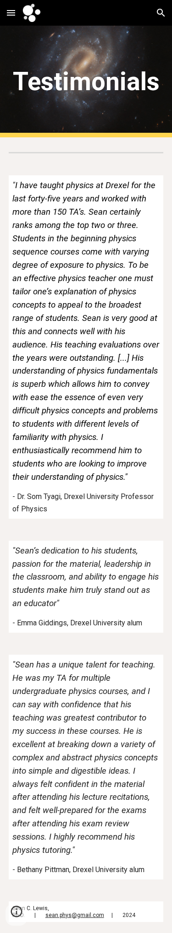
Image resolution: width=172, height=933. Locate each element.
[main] (86, 81)
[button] (11, 12)
